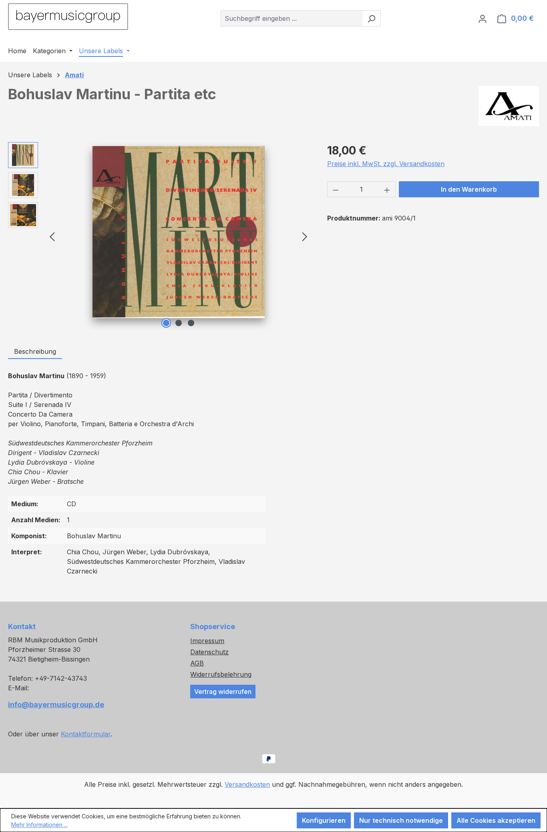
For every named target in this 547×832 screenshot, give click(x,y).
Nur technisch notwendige (401, 820)
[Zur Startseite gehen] (68, 16)
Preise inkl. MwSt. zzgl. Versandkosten (385, 164)
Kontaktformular (86, 734)
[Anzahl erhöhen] (387, 189)
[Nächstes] (305, 236)
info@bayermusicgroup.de (56, 704)
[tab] (35, 352)
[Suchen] (371, 18)
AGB (197, 663)
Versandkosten (247, 784)
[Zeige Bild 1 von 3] (166, 323)
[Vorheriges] (52, 236)
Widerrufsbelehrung (220, 674)
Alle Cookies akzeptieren (496, 820)
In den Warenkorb (469, 189)
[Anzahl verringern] (335, 189)
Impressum (207, 641)
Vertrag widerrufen (222, 692)
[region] (159, 236)
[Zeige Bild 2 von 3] (178, 323)
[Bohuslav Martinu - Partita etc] (179, 232)
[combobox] (291, 18)
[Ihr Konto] (482, 18)
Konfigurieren (324, 820)
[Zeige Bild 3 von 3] (191, 323)
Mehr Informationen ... (39, 824)
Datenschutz (209, 652)
